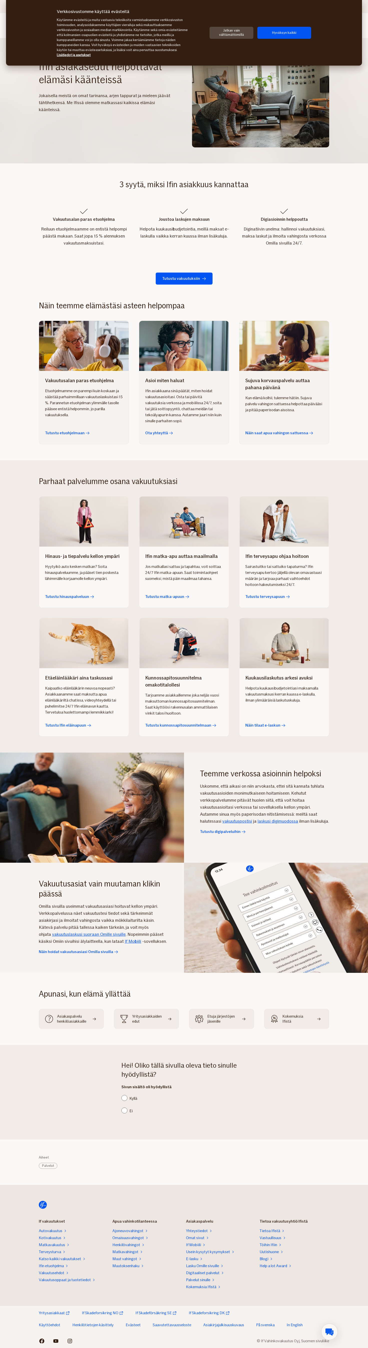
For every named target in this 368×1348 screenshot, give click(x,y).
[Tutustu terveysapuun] (284, 522)
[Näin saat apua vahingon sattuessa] (284, 346)
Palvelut (48, 1166)
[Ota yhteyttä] (184, 346)
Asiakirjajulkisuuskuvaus (223, 1324)
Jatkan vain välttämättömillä (231, 32)
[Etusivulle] (43, 1205)
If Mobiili (133, 941)
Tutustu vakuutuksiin (181, 278)
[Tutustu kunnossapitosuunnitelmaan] (184, 643)
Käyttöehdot (49, 1324)
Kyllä (133, 1098)
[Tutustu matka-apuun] (184, 522)
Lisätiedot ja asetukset (74, 55)
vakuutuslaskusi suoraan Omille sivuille (89, 934)
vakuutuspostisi (237, 821)
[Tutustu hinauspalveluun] (84, 522)
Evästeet (133, 1324)
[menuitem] (329, 1331)
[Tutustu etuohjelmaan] (84, 346)
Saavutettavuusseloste (172, 1324)
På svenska (265, 1324)
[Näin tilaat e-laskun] (284, 643)
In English (295, 1324)
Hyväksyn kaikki (284, 33)
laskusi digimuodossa (278, 821)
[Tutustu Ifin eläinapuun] (84, 643)
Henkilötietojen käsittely (93, 1324)
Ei (131, 1110)
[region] (184, 33)
